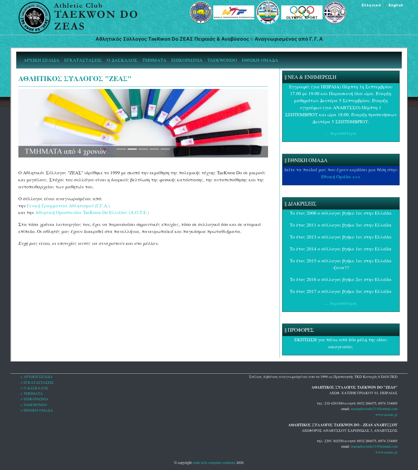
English (396, 5)
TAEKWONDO (222, 60)
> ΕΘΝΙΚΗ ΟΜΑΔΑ (37, 410)
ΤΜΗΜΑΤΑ (154, 60)
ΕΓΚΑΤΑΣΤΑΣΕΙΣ (83, 60)
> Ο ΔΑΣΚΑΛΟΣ (34, 387)
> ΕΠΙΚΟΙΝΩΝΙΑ (35, 398)
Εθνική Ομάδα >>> (340, 176)
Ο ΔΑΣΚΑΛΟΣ (122, 60)
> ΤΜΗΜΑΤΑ (32, 393)
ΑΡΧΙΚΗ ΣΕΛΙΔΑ (43, 60)
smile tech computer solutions (213, 462)
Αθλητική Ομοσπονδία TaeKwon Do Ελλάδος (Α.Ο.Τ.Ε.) (92, 212)
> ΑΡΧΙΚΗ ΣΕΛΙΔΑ (37, 376)
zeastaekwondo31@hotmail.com (374, 408)
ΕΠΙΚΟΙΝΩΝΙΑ (187, 60)
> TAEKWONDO (34, 404)
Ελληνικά (371, 5)
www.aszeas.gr (386, 414)
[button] (37, 123)
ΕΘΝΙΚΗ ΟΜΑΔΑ (260, 60)
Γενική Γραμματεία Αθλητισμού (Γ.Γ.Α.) (68, 205)
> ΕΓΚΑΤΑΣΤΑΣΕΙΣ (37, 382)
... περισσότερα (341, 133)
